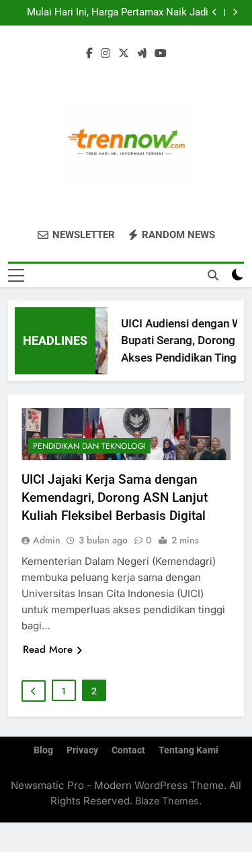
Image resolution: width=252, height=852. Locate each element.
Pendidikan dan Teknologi (89, 446)
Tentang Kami (188, 750)
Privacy (82, 750)
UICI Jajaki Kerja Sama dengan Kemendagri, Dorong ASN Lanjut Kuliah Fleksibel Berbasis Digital (115, 497)
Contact (128, 750)
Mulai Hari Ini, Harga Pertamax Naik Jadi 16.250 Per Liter (117, 12)
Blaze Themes (167, 800)
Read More (48, 649)
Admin (46, 540)
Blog (43, 750)
